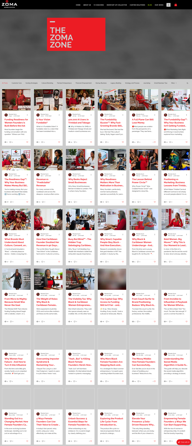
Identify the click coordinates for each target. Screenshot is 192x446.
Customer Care (17, 83)
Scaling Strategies (32, 83)
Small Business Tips (160, 83)
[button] (99, 5)
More (173, 83)
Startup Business (101, 83)
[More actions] (28, 115)
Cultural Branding (47, 83)
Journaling (146, 83)
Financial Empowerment (84, 83)
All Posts (5, 83)
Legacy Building (116, 83)
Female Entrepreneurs (64, 83)
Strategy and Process (132, 83)
